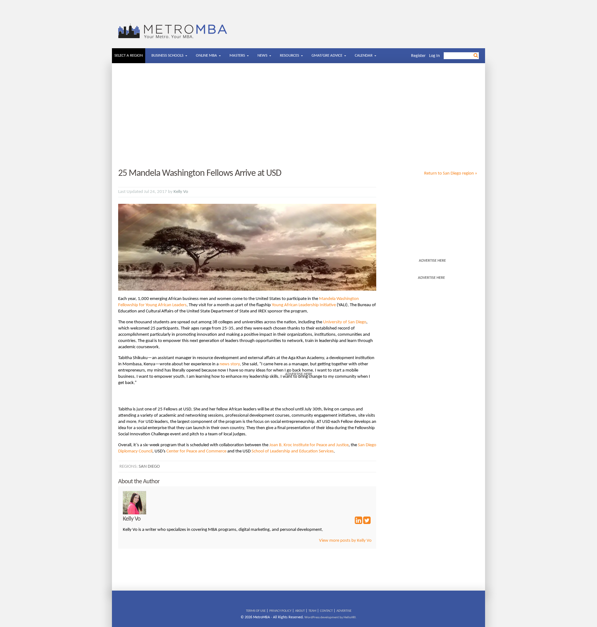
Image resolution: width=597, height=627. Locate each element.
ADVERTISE (343, 611)
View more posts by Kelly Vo (345, 540)
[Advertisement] (298, 116)
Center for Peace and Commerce (196, 451)
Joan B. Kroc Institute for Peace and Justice (309, 445)
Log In (434, 56)
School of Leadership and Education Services (293, 451)
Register (418, 56)
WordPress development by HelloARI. (330, 617)
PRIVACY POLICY (280, 611)
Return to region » (450, 173)
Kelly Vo (181, 192)
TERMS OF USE (256, 611)
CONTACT (326, 611)
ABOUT (300, 611)
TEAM (312, 611)
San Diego (149, 466)
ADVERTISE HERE (432, 261)
